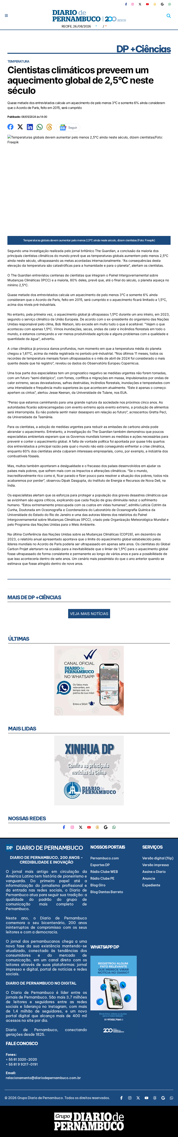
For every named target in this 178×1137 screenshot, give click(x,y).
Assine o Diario (154, 872)
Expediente (151, 885)
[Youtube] (147, 4)
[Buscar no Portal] (168, 15)
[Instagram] (132, 4)
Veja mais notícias (89, 613)
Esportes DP (100, 865)
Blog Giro (97, 885)
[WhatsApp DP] (169, 4)
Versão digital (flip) (157, 858)
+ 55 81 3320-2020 (21, 1059)
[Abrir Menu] (6, 15)
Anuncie (148, 878)
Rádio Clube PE (102, 878)
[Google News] (162, 4)
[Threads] (154, 4)
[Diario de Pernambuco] (89, 16)
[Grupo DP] (89, 1121)
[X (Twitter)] (140, 4)
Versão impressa (155, 865)
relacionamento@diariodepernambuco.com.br (43, 1078)
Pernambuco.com (104, 858)
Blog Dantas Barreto (106, 892)
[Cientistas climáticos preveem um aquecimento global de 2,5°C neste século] (10, 126)
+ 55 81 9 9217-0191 (22, 1064)
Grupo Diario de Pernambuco (40, 1098)
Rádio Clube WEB (104, 872)
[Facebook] (128, 4)
